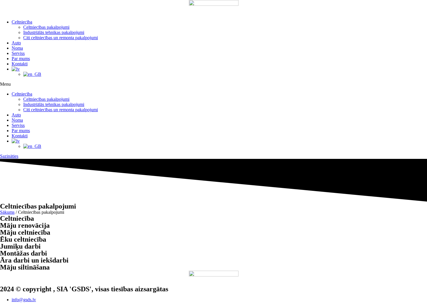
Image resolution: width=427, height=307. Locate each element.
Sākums (7, 212)
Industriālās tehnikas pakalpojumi (53, 32)
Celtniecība (22, 21)
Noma (17, 48)
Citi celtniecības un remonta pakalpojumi (60, 37)
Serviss (18, 53)
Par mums (21, 58)
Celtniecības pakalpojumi (46, 27)
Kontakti (20, 63)
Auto (16, 42)
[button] (213, 84)
